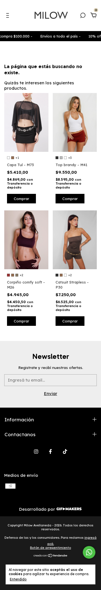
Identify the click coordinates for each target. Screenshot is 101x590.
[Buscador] (82, 16)
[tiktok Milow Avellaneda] (65, 451)
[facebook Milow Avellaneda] (50, 451)
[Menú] (8, 16)
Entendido (18, 579)
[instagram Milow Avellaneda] (36, 451)
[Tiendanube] (50, 556)
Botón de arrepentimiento (50, 548)
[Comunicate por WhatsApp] (89, 552)
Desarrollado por (37, 509)
